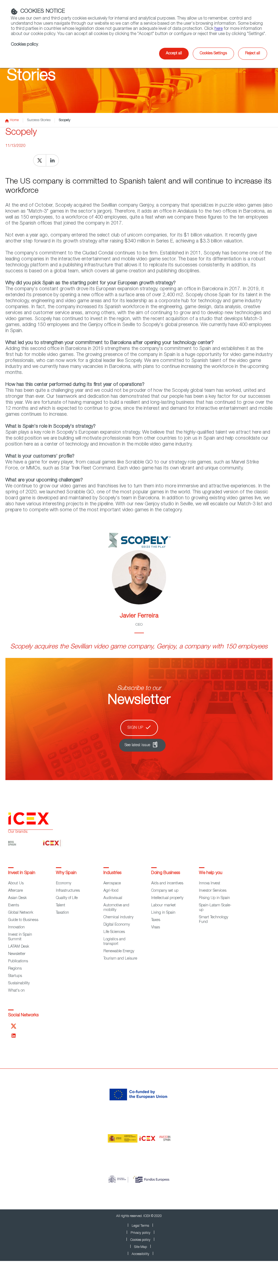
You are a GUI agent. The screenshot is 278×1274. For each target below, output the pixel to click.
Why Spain (66, 873)
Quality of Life (67, 898)
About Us (16, 883)
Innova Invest (209, 883)
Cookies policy (140, 1240)
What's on (16, 991)
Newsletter (17, 954)
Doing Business (165, 873)
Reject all (252, 53)
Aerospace (112, 883)
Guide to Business (23, 920)
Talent (60, 905)
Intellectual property (167, 898)
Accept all (174, 53)
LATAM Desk (18, 947)
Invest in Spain (21, 873)
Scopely (64, 120)
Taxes (155, 920)
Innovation (16, 927)
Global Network (20, 913)
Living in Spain (163, 913)
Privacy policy (140, 1233)
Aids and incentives (167, 883)
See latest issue (137, 745)
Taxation (62, 913)
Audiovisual (112, 898)
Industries (112, 873)
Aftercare (15, 891)
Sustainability (19, 983)
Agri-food (110, 891)
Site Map (140, 1247)
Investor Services (212, 891)
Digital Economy (116, 925)
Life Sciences (114, 932)
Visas (155, 927)
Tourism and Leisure (120, 959)
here (218, 29)
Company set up (164, 891)
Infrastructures (68, 891)
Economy (63, 883)
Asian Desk (17, 898)
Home (14, 120)
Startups (15, 976)
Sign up (135, 728)
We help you (210, 873)
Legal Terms (140, 1226)
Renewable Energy (118, 951)
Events (13, 905)
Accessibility (140, 1254)
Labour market (163, 905)
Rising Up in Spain (214, 898)
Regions (15, 969)
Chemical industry (118, 917)
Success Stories (38, 120)
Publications (18, 961)
